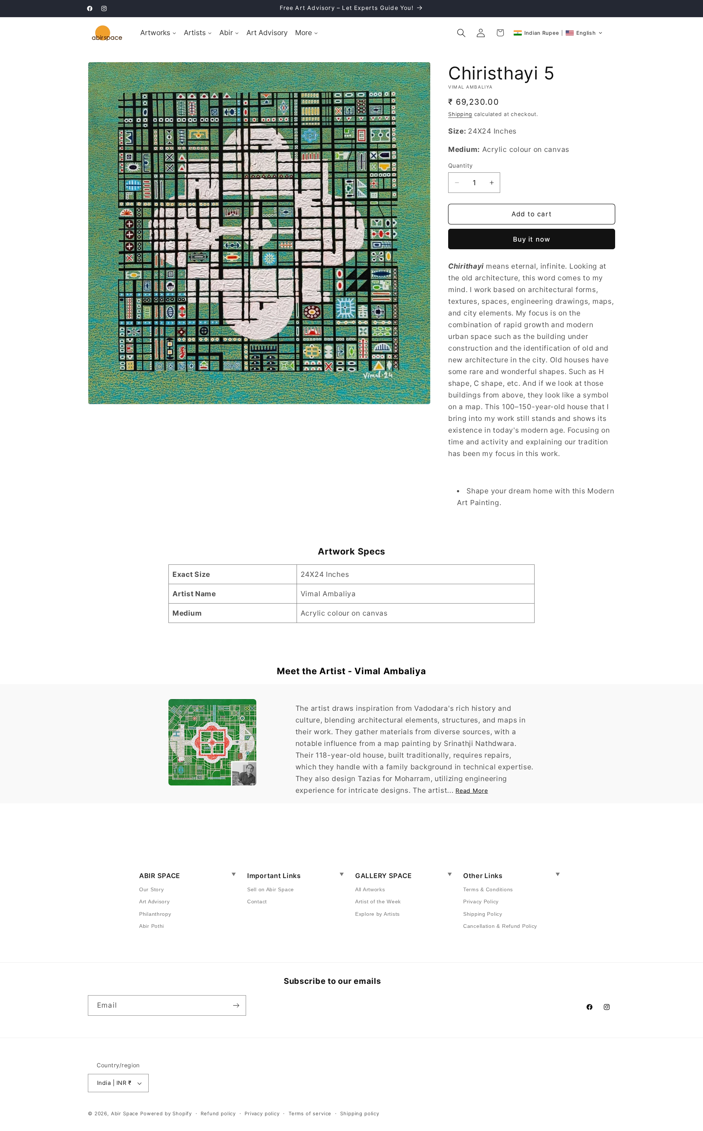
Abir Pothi (151, 926)
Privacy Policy (481, 901)
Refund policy (218, 1113)
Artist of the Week (378, 901)
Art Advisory (154, 901)
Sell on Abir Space (270, 889)
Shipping (460, 114)
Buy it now (532, 239)
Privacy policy (262, 1113)
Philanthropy (155, 914)
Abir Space (124, 1113)
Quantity (460, 165)
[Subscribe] (236, 1005)
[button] (461, 32)
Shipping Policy (482, 914)
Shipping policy (359, 1113)
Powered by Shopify (166, 1113)
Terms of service (310, 1113)
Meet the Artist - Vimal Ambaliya (351, 671)
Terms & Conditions (488, 889)
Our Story (151, 889)
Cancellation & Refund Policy (500, 926)
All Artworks (370, 889)
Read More (471, 790)
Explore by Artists (377, 914)
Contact (257, 901)
